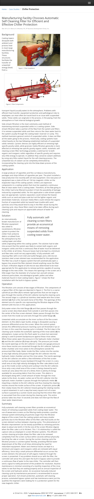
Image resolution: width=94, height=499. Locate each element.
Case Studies (14, 9)
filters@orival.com (38, 495)
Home (4, 9)
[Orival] (9, 3)
